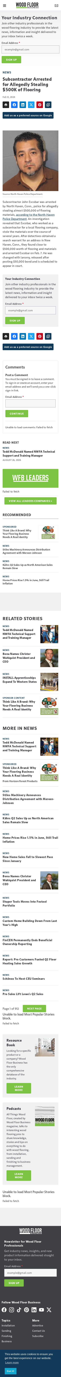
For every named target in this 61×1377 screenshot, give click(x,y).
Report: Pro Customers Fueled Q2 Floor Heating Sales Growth (29, 961)
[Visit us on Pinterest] (26, 1309)
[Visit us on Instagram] (11, 1309)
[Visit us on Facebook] (4, 1309)
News (7, 72)
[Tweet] (31, 104)
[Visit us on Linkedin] (34, 1309)
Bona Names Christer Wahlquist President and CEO (19, 658)
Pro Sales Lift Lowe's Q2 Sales (23, 994)
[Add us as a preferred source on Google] (48, 104)
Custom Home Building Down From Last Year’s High (30, 923)
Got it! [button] (10, 1371)
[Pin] (39, 104)
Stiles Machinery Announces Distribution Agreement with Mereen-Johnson (26, 551)
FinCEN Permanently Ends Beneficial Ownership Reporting (27, 942)
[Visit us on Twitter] (49, 1309)
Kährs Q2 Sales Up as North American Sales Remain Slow (28, 566)
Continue (17, 413)
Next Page (34, 1008)
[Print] (6, 104)
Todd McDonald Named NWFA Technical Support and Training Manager (29, 453)
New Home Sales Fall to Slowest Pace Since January (28, 859)
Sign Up (11, 59)
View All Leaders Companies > (30, 501)
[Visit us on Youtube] (41, 1309)
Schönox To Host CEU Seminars (24, 979)
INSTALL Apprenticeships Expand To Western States (20, 680)
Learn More (18, 1088)
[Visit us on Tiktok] (19, 1309)
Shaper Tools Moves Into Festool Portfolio (25, 903)
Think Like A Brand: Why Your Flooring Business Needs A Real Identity (17, 534)
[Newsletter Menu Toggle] (56, 5)
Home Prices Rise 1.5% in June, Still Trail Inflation (26, 581)
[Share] (14, 104)
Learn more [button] (12, 1362)
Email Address (11, 43)
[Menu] (5, 5)
